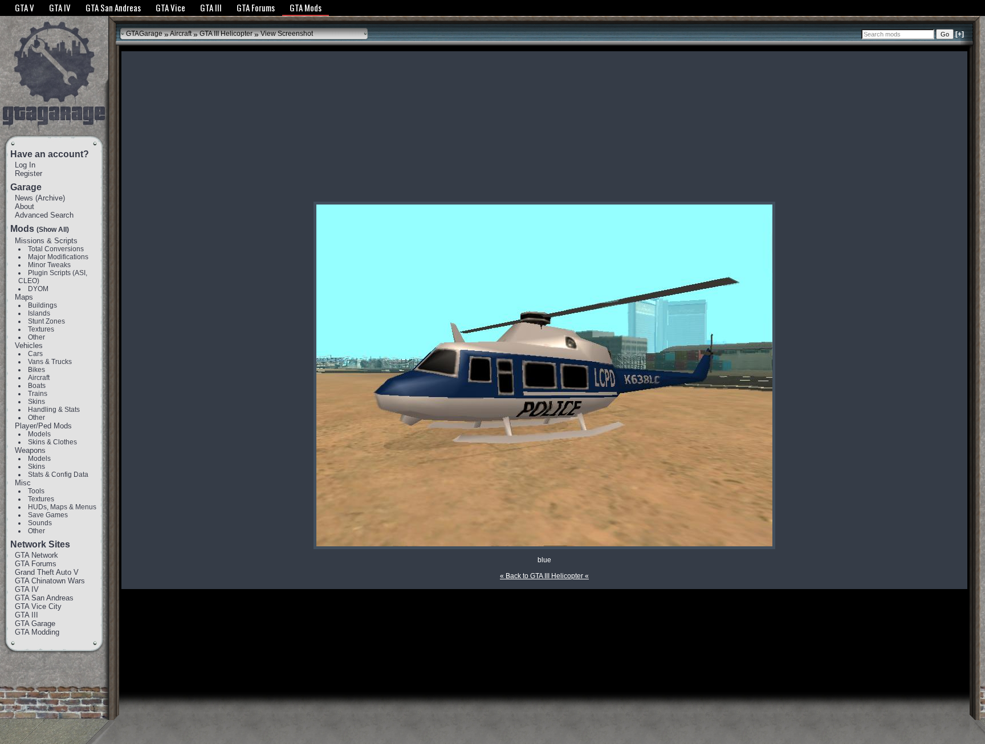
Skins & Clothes (52, 442)
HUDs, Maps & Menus (62, 507)
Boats (37, 386)
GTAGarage (144, 34)
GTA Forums (35, 563)
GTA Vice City (38, 606)
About (24, 206)
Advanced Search (44, 215)
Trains (37, 394)
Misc (23, 483)
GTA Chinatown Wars (50, 581)
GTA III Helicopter (226, 34)
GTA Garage (35, 623)
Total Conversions (56, 249)
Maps (24, 297)
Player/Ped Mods (43, 426)
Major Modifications (58, 257)
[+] (959, 34)
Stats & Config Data (58, 475)
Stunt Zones (46, 321)
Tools (36, 491)
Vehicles (29, 345)
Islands (39, 313)
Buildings (42, 305)
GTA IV (27, 589)
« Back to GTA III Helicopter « (544, 576)
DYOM (38, 289)
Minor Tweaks (49, 265)
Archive (50, 198)
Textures (41, 329)
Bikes (36, 370)
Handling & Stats (54, 410)
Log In (25, 165)
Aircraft (39, 378)
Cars (35, 354)
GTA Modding (37, 632)
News (24, 198)
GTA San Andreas (44, 598)
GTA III (26, 615)
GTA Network (36, 555)
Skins (36, 402)
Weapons (30, 450)
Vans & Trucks (50, 362)
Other (36, 337)
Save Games (48, 515)
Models (39, 434)
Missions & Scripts (46, 240)
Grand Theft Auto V (47, 572)
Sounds (40, 523)
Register (28, 173)
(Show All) (52, 230)
